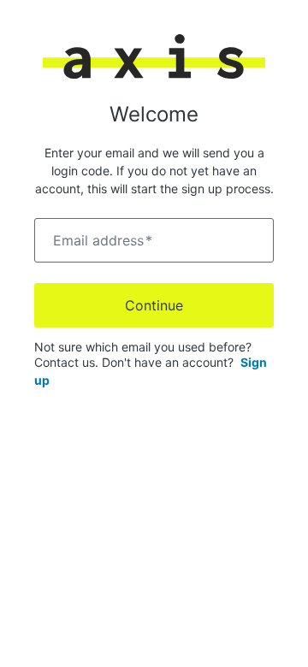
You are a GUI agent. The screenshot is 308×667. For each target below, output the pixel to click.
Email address (102, 240)
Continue (154, 305)
